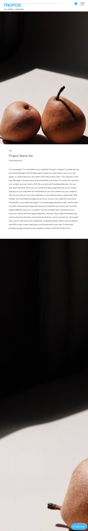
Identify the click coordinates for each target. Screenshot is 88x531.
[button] (75, 3)
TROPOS (13, 5)
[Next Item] (84, 464)
